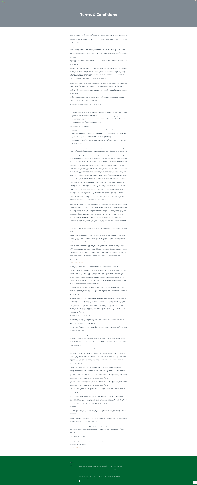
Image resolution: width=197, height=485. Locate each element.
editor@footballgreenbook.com (78, 262)
